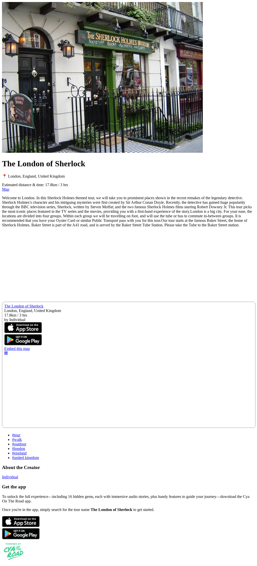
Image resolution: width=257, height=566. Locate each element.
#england (19, 453)
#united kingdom (25, 457)
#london (18, 448)
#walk (17, 439)
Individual (10, 477)
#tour (16, 435)
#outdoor (19, 444)
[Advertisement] (128, 266)
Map (5, 189)
